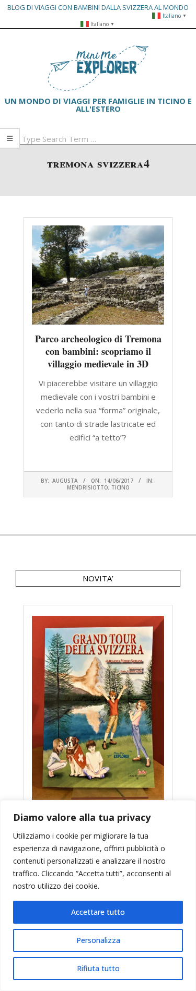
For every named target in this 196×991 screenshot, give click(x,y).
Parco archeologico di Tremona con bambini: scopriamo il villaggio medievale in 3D (98, 351)
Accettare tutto (98, 912)
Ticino (120, 487)
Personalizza (98, 940)
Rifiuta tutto (98, 968)
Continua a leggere (98, 457)
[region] (98, 895)
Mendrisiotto (87, 487)
